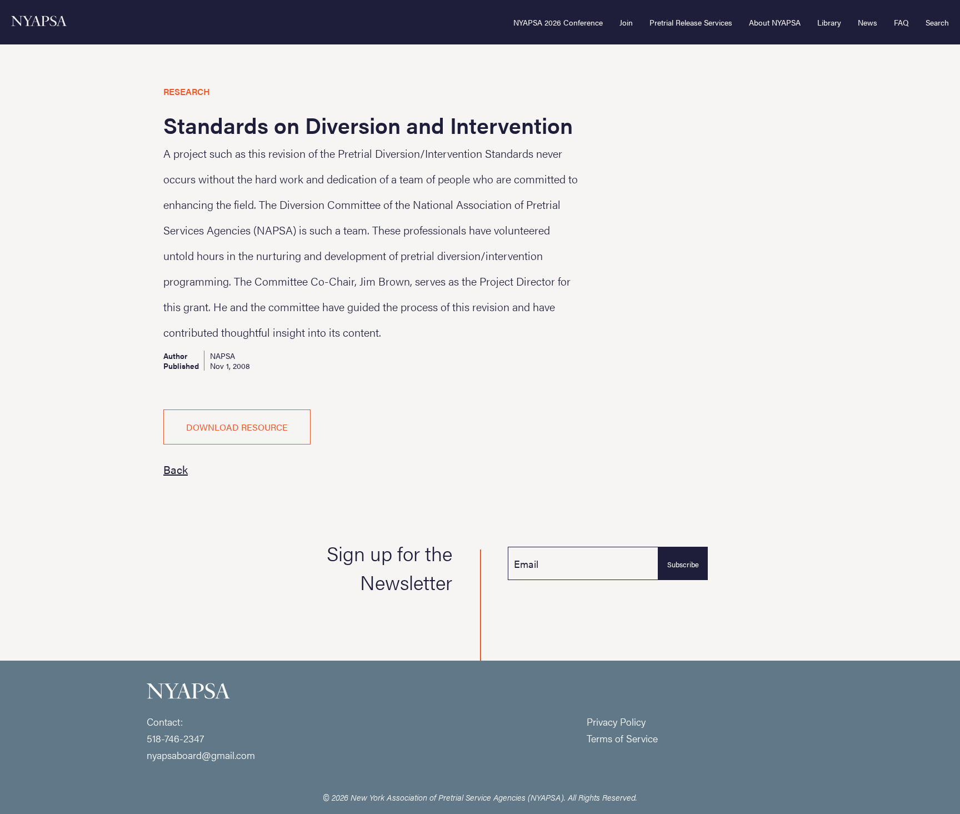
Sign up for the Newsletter (389, 567)
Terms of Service (622, 738)
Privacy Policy (616, 721)
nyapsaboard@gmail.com (201, 755)
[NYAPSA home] (39, 22)
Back (175, 469)
